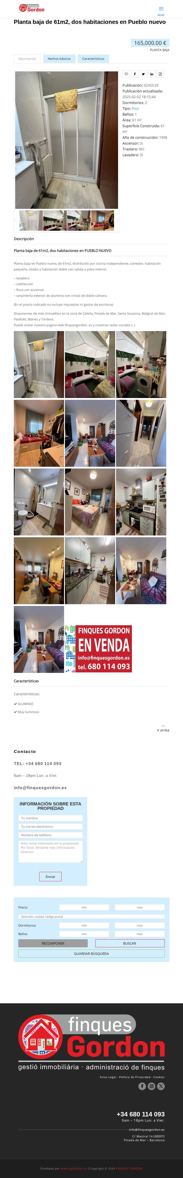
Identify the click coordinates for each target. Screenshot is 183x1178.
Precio (22, 907)
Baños (22, 934)
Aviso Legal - (109, 1077)
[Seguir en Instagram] (151, 1086)
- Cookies (158, 1077)
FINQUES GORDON (129, 1168)
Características (93, 58)
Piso (135, 108)
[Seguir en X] (161, 1086)
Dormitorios (27, 925)
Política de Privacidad (134, 1077)
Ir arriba (163, 730)
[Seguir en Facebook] (142, 1086)
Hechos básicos (59, 58)
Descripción (27, 58)
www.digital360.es (74, 1168)
